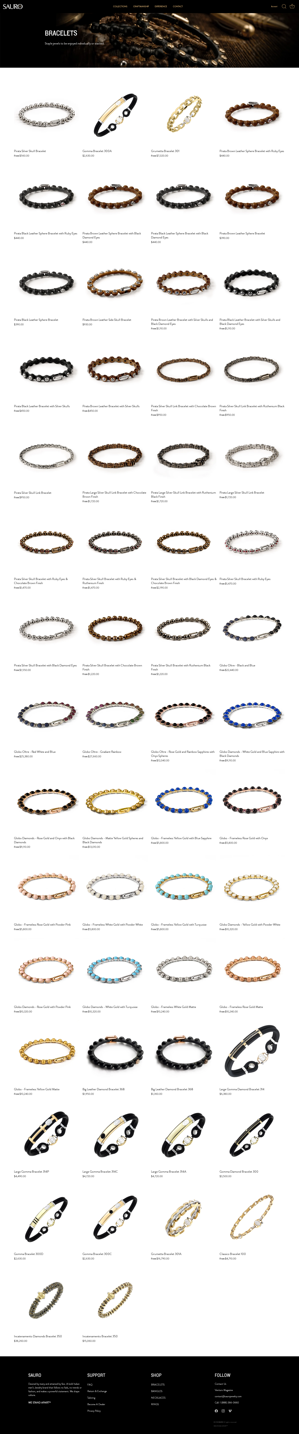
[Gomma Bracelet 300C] (115, 1217)
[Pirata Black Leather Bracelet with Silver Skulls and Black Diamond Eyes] (252, 283)
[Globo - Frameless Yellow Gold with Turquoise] (183, 888)
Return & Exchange (97, 1391)
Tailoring (91, 1398)
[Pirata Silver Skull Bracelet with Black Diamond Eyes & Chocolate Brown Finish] (183, 542)
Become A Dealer (96, 1404)
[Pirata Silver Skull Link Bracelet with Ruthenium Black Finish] (252, 369)
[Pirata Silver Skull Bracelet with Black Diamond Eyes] (46, 629)
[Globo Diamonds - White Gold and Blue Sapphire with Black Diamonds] (252, 715)
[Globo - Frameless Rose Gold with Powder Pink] (46, 888)
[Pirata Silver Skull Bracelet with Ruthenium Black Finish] (183, 629)
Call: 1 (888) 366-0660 (227, 1402)
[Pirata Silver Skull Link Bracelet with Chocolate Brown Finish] (183, 369)
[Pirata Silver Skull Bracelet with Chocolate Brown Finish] (115, 629)
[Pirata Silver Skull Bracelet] (46, 114)
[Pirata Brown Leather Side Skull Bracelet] (115, 283)
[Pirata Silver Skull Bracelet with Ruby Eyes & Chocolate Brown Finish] (46, 542)
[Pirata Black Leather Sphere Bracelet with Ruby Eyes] (46, 197)
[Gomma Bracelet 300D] (46, 1217)
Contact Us (220, 1384)
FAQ (90, 1384)
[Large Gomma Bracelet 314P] (46, 1135)
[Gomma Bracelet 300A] (115, 114)
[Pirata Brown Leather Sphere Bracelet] (252, 197)
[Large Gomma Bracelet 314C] (115, 1135)
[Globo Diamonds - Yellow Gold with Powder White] (252, 888)
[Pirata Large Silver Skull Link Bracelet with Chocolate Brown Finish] (115, 456)
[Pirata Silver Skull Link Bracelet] (46, 456)
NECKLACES (158, 1398)
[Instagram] (223, 1410)
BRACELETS (158, 1384)
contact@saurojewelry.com (228, 1396)
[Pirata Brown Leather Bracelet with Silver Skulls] (115, 369)
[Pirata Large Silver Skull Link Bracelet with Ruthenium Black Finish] (183, 456)
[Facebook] (216, 1410)
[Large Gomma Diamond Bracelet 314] (252, 1052)
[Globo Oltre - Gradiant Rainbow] (115, 715)
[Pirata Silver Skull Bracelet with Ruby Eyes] (252, 542)
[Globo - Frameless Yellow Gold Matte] (46, 1052)
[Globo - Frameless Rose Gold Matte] (252, 970)
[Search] (284, 6)
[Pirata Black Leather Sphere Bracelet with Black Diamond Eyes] (183, 197)
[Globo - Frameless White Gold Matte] (183, 970)
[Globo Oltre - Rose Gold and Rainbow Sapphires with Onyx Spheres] (183, 715)
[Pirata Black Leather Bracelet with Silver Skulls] (46, 369)
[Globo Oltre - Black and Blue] (252, 629)
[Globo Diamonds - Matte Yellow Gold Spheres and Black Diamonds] (115, 801)
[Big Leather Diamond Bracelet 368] (115, 1052)
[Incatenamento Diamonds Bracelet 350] (46, 1299)
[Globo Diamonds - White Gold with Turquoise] (115, 970)
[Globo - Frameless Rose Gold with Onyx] (252, 801)
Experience (161, 6)
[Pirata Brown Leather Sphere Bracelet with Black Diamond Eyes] (115, 197)
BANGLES (156, 1391)
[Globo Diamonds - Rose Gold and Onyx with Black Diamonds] (46, 801)
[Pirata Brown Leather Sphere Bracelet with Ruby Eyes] (252, 114)
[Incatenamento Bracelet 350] (115, 1299)
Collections (120, 6)
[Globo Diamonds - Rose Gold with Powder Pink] (46, 970)
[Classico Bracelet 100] (252, 1217)
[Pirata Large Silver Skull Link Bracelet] (252, 456)
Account (274, 6)
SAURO (221, 1422)
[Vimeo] (230, 1410)
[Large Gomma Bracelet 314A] (183, 1135)
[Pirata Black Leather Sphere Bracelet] (46, 283)
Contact (178, 6)
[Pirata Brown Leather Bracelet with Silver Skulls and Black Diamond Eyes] (183, 283)
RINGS (155, 1404)
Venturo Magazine (224, 1390)
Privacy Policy (94, 1411)
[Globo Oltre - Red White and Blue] (46, 715)
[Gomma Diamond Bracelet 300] (252, 1135)
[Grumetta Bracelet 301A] (183, 1217)
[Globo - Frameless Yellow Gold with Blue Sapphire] (183, 801)
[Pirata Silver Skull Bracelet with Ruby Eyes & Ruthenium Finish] (115, 542)
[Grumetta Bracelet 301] (183, 114)
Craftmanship (141, 6)
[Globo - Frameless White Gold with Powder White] (115, 888)
